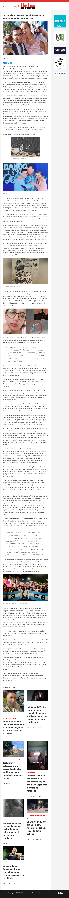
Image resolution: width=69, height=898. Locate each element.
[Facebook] (58, 893)
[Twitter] (60, 893)
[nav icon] (63, 6)
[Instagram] (62, 893)
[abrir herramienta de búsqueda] (3, 6)
